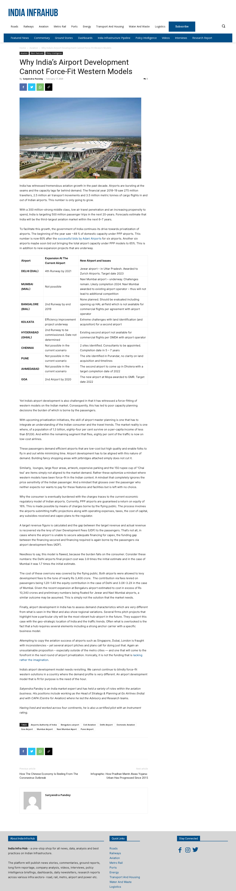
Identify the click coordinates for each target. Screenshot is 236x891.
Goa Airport (27, 729)
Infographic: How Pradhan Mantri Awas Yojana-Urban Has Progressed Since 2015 (119, 775)
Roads (114, 848)
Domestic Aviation (126, 724)
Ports (113, 867)
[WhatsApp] (40, 87)
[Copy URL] (48, 87)
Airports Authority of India (44, 724)
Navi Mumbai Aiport (67, 729)
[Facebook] (23, 87)
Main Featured (37, 53)
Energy (114, 872)
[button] (223, 26)
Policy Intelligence (54, 53)
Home (23, 48)
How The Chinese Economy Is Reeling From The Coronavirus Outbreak (49, 775)
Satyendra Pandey (33, 78)
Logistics (115, 886)
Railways (115, 853)
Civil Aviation (89, 724)
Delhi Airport (106, 724)
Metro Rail (116, 862)
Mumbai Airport (45, 729)
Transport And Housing (125, 877)
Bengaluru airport (70, 724)
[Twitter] (31, 87)
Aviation (34, 48)
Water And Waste (121, 882)
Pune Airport (87, 729)
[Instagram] (188, 850)
